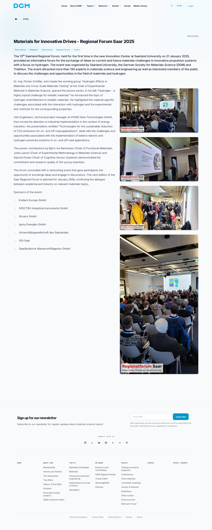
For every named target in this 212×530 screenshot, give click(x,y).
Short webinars (128, 478)
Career (150, 463)
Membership (49, 467)
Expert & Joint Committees (102, 468)
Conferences (127, 474)
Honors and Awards (52, 471)
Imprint (139, 517)
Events (124, 463)
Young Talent (101, 478)
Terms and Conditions (78, 517)
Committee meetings (131, 483)
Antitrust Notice (114, 517)
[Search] (172, 6)
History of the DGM (52, 484)
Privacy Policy (98, 517)
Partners (99, 487)
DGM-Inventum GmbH (53, 499)
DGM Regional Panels (105, 474)
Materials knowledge (79, 467)
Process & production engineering (79, 477)
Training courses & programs (130, 468)
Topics (72, 463)
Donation (47, 488)
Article (26, 19)
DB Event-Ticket (129, 504)
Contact (129, 517)
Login (191, 6)
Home (19, 463)
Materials (73, 471)
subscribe (181, 417)
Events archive (128, 499)
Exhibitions (126, 491)
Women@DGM (102, 483)
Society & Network (130, 487)
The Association (50, 476)
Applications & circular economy (79, 484)
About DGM (48, 463)
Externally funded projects (51, 494)
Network (99, 463)
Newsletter (74, 490)
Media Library (180, 463)
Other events (127, 495)
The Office (48, 480)
